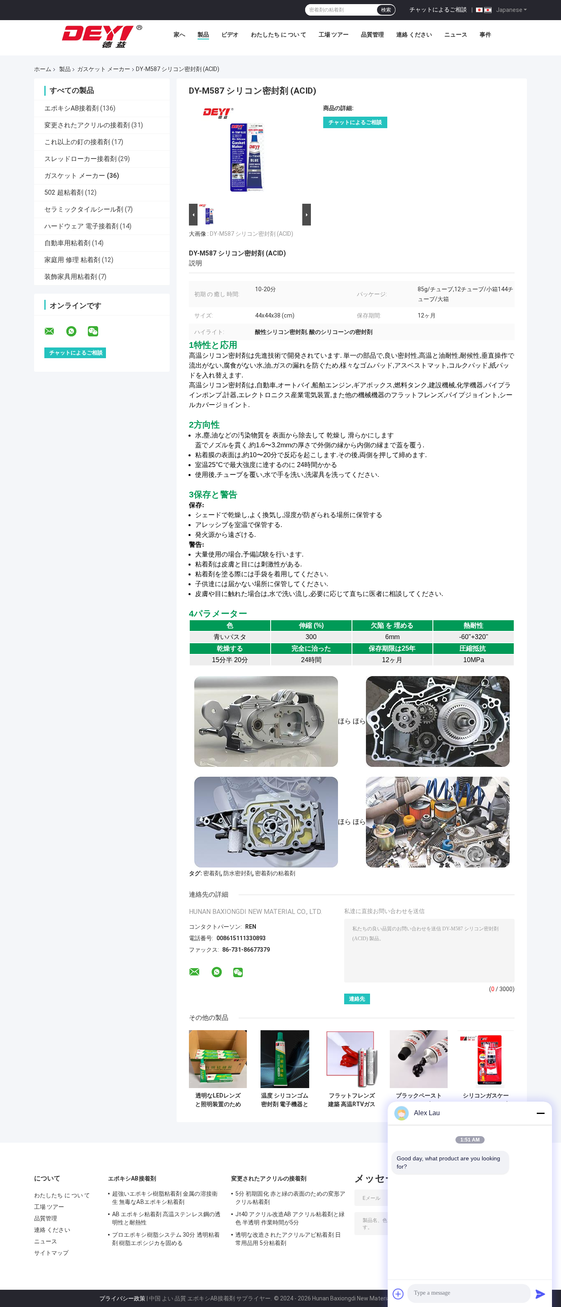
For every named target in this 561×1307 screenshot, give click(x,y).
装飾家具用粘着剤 (70, 277)
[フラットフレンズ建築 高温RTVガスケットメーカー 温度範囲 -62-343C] (352, 1059)
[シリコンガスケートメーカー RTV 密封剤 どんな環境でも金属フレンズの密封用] (486, 1059)
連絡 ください (414, 34)
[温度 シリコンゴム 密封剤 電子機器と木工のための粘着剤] (285, 1059)
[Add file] (398, 1294)
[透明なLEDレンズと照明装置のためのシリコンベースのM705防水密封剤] (218, 1059)
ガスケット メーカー (103, 69)
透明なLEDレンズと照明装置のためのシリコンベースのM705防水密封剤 (218, 1100)
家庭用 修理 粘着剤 (72, 260)
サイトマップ (51, 1252)
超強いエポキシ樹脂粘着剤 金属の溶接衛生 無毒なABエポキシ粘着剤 (165, 1197)
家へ (179, 34)
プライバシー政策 (122, 1298)
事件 (485, 34)
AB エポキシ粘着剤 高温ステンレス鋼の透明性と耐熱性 (166, 1218)
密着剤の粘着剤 (275, 873)
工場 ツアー (334, 34)
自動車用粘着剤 (67, 243)
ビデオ (230, 34)
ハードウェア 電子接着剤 (81, 226)
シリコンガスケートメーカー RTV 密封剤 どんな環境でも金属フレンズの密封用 (486, 1100)
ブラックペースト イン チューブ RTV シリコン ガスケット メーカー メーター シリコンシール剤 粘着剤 (419, 1100)
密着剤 (212, 873)
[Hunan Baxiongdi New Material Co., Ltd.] (102, 36)
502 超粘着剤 (63, 192)
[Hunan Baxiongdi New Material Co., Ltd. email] (54, 331)
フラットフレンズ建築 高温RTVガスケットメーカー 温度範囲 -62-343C (351, 1100)
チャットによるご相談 (438, 9)
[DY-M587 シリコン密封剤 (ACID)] (246, 153)
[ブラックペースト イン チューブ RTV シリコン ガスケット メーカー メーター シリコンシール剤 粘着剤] (419, 1059)
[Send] (540, 1294)
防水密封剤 (237, 873)
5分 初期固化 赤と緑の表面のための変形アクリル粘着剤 (290, 1197)
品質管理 (372, 34)
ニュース (455, 34)
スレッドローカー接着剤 (80, 159)
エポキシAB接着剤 (71, 108)
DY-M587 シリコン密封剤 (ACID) (251, 233)
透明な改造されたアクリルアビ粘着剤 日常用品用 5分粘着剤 (288, 1238)
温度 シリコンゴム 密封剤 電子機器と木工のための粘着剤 (284, 1100)
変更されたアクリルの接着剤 (87, 125)
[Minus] (540, 1113)
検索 (386, 10)
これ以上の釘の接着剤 (77, 142)
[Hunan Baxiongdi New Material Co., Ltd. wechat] (98, 331)
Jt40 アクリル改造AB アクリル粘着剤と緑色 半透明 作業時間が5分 (290, 1218)
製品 (203, 34)
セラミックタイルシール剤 (83, 209)
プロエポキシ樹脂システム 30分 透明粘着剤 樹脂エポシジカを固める (166, 1238)
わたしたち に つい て (278, 34)
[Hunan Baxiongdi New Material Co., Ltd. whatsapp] (76, 331)
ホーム (42, 69)
